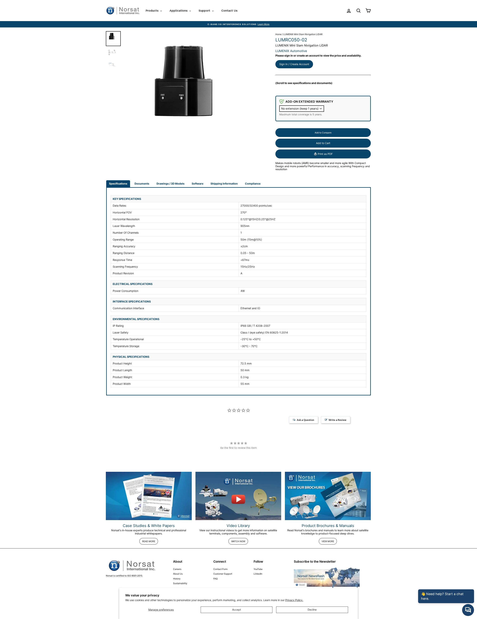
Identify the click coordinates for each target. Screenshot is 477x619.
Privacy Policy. (294, 600)
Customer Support (222, 573)
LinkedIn (258, 573)
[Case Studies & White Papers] (149, 496)
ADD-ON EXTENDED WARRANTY (309, 101)
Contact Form (220, 569)
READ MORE (148, 541)
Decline (312, 609)
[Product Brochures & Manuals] (328, 496)
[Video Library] (238, 496)
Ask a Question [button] (305, 420)
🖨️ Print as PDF (323, 153)
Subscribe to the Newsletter (315, 561)
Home (278, 34)
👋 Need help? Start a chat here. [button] (442, 596)
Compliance (252, 183)
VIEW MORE (328, 541)
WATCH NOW (238, 541)
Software (197, 183)
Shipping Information (224, 183)
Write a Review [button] (337, 420)
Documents (142, 183)
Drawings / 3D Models (170, 183)
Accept (236, 609)
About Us (178, 573)
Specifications (118, 183)
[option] (238, 24)
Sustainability (180, 583)
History (177, 578)
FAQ (215, 578)
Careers (177, 569)
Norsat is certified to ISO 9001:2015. (124, 575)
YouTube (258, 569)
